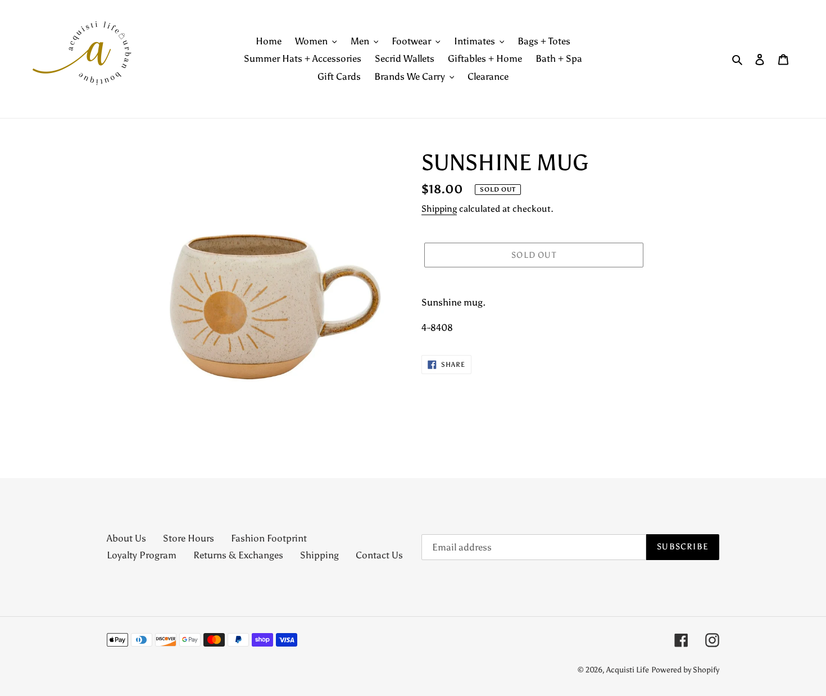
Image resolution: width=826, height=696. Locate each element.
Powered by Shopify (685, 670)
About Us (126, 538)
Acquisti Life (627, 670)
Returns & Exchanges (238, 555)
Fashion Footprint (269, 538)
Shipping (439, 208)
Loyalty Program (141, 555)
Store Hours (188, 538)
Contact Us (379, 555)
